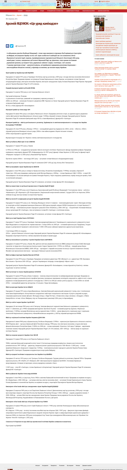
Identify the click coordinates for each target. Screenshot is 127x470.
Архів (96, 1)
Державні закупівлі (86, 465)
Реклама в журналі (109, 27)
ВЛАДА (42, 11)
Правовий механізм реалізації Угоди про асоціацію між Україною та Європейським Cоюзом (108, 36)
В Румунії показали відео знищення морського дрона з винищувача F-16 (106, 89)
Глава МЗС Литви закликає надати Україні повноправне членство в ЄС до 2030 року (107, 106)
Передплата (108, 30)
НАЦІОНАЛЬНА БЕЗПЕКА (88, 11)
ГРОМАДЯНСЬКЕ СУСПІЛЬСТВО (55, 11)
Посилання (61, 465)
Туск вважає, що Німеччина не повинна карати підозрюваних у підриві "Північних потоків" (107, 75)
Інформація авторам (110, 29)
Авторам (38, 465)
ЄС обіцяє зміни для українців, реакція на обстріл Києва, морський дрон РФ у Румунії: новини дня (108, 96)
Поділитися (20, 46)
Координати (45, 465)
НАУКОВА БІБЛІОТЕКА (103, 11)
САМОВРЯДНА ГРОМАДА (72, 11)
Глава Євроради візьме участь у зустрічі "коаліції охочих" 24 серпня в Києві (107, 68)
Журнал (19, 15)
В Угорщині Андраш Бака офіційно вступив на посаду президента (108, 112)
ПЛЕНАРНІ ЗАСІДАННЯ (31, 11)
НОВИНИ (20, 11)
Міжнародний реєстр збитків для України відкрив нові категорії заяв (107, 101)
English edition (105, 1)
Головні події (26, 1)
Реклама (78, 465)
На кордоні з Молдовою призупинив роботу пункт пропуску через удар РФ (108, 85)
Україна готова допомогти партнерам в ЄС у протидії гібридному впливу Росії (108, 80)
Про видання (70, 465)
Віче (13, 15)
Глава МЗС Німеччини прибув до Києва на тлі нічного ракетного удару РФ (108, 62)
